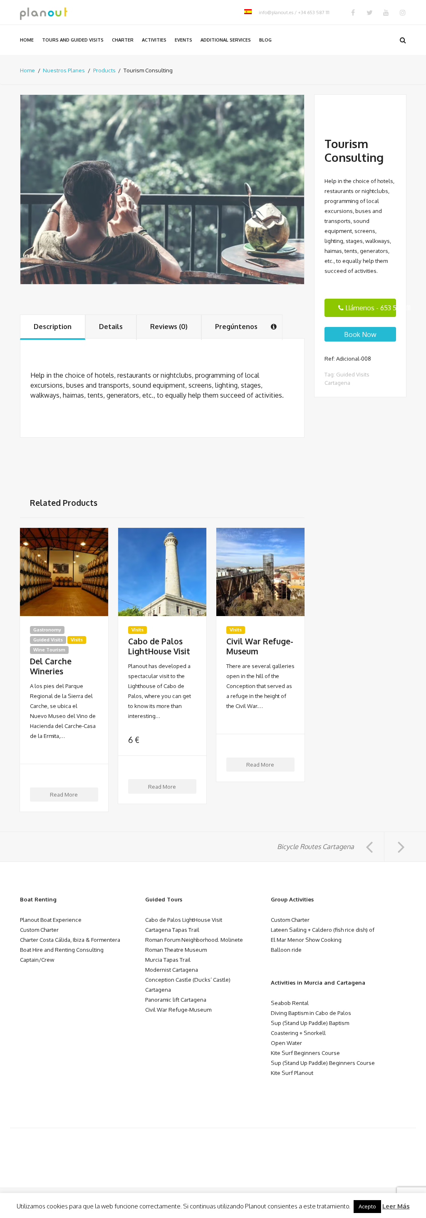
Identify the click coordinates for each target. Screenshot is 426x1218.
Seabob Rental (290, 1002)
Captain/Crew (37, 959)
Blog (265, 40)
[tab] (52, 327)
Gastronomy (47, 630)
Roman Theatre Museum (176, 949)
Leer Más (396, 1206)
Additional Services (226, 40)
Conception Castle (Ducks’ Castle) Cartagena (187, 984)
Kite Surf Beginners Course (305, 1052)
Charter (123, 40)
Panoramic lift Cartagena (175, 999)
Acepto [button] (367, 1206)
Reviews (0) (169, 326)
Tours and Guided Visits (73, 40)
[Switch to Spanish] (248, 12)
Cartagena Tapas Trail (172, 929)
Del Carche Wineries (51, 666)
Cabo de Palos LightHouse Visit (159, 646)
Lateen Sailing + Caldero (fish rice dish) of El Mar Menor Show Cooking (322, 934)
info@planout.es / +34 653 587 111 (294, 12)
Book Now (360, 334)
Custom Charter (39, 929)
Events (183, 40)
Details (111, 326)
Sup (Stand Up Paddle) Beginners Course (323, 1062)
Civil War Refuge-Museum (259, 646)
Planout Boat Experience (51, 919)
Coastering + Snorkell (298, 1032)
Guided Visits (48, 640)
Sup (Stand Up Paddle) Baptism (310, 1022)
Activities (154, 40)
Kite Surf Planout (292, 1072)
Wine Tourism (49, 650)
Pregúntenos (236, 326)
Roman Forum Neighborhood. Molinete (194, 939)
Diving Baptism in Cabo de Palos (311, 1012)
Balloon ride (286, 949)
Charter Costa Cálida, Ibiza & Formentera (70, 939)
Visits (77, 640)
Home (27, 40)
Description (53, 326)
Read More (64, 794)
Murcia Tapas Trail (168, 959)
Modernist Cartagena (171, 969)
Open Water (286, 1042)
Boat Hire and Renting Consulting (62, 949)
